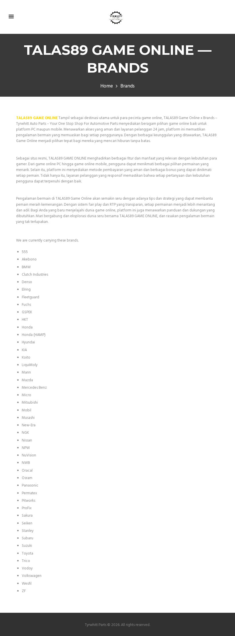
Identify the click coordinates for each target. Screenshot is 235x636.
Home (106, 86)
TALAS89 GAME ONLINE (37, 118)
